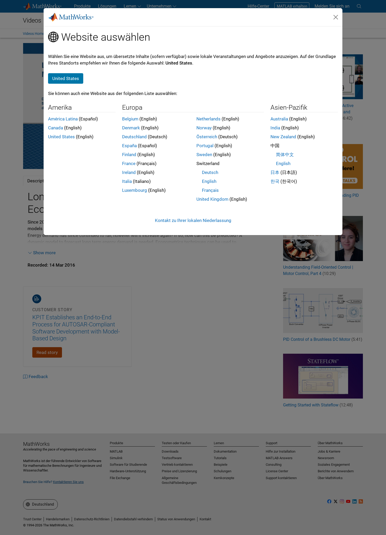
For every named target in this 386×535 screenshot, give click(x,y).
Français (210, 190)
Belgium (130, 118)
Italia (127, 181)
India (275, 127)
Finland (129, 154)
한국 (274, 181)
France (128, 163)
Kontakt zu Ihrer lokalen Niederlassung (193, 220)
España (129, 145)
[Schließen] (335, 17)
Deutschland (134, 136)
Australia (279, 118)
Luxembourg (134, 190)
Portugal (204, 145)
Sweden (204, 154)
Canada (55, 127)
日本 (274, 172)
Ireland (129, 172)
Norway (204, 127)
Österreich (206, 136)
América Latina (63, 118)
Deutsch (210, 172)
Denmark (131, 127)
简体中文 (285, 154)
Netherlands (208, 118)
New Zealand (283, 136)
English (209, 181)
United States (61, 136)
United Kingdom (212, 199)
